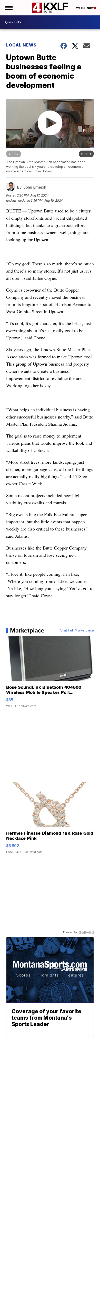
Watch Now (85, 8)
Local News (21, 45)
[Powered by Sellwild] (86, 932)
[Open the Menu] (8, 7)
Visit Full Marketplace (77, 630)
